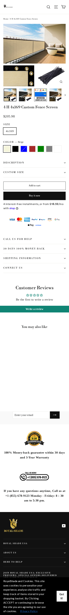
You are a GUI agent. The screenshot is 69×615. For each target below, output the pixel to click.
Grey (49, 148)
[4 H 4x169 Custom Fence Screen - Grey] (23, 394)
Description (13, 162)
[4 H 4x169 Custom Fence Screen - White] (27, 394)
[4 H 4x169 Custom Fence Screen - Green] (20, 394)
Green (40, 148)
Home (5, 19)
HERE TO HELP (13, 562)
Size (6, 124)
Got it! (61, 596)
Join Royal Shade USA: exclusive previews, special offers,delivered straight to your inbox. (30, 575)
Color (13, 142)
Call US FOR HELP (17, 239)
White (57, 148)
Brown (32, 148)
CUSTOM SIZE (13, 172)
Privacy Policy (29, 611)
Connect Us (13, 268)
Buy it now (34, 195)
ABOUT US (10, 553)
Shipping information (22, 258)
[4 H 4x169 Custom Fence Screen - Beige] (5, 394)
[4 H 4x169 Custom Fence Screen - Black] (9, 394)
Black (15, 148)
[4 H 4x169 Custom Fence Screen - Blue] (12, 394)
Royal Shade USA (15, 543)
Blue (23, 148)
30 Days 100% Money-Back (24, 248)
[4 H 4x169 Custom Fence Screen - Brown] (16, 394)
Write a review (34, 309)
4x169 (10, 131)
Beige (7, 148)
